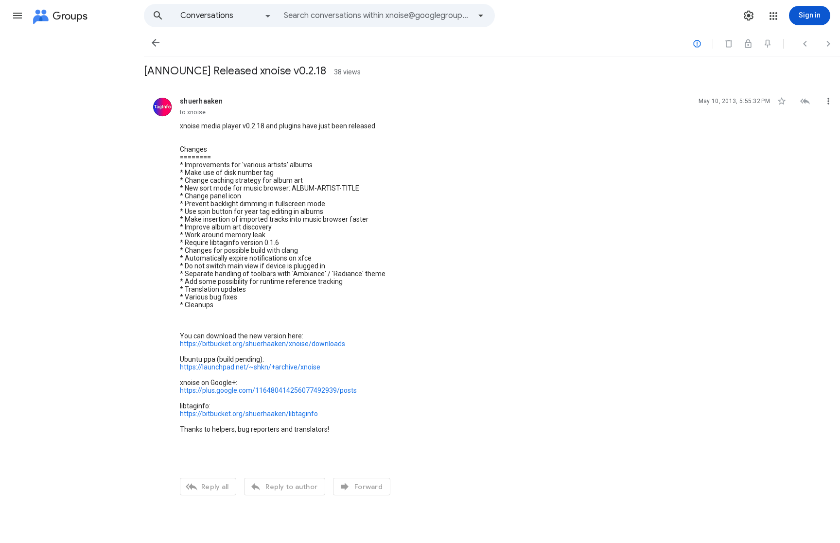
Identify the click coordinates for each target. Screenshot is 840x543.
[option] (226, 15)
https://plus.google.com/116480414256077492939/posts (268, 390)
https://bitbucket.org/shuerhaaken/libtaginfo (249, 414)
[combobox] (377, 15)
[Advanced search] (480, 15)
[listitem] (492, 295)
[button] (17, 15)
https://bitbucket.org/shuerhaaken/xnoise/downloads (262, 344)
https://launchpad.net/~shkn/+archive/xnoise (250, 367)
